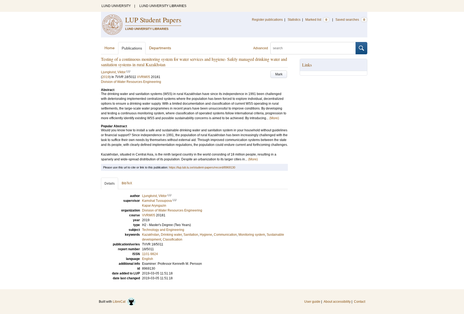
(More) (274, 118)
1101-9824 (150, 254)
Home (109, 48)
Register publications (267, 20)
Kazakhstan (150, 235)
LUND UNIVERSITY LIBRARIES (162, 6)
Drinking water (171, 235)
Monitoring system (251, 235)
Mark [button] (278, 74)
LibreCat (120, 302)
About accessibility (337, 302)
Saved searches (350, 20)
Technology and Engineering (163, 230)
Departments (160, 48)
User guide (312, 302)
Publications (132, 48)
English (147, 259)
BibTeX (127, 183)
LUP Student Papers (153, 19)
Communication (225, 235)
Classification (172, 239)
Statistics (294, 20)
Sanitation (190, 235)
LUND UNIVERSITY (116, 6)
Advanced (260, 48)
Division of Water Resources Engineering (131, 82)
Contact (359, 302)
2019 (106, 77)
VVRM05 (143, 77)
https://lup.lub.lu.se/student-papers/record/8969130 (202, 167)
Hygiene (206, 235)
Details (109, 183)
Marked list (316, 20)
